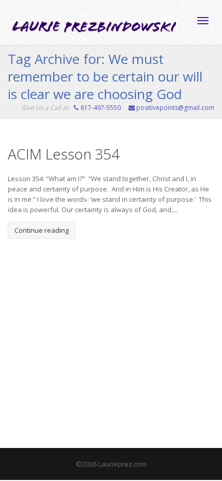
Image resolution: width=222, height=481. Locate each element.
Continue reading (41, 230)
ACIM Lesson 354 (64, 154)
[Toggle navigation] (203, 20)
